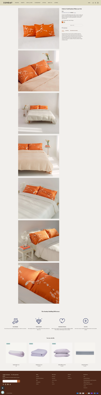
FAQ (84, 376)
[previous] (3, 353)
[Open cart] (97, 2)
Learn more (75, 12)
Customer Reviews (87, 378)
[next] (98, 353)
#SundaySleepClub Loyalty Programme (90, 380)
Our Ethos (53, 378)
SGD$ (89, 2)
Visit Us (69, 376)
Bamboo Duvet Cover (39, 364)
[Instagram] (5, 384)
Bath (37, 380)
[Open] (2, 388)
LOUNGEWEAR (37, 2)
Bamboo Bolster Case (16, 364)
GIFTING (44, 2)
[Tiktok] (10, 384)
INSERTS (22, 2)
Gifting (37, 384)
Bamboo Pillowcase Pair (62, 364)
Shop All (37, 376)
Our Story (53, 376)
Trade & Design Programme (88, 384)
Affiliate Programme (87, 382)
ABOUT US (50, 2)
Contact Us (69, 378)
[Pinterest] (8, 384)
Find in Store (65, 27)
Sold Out (72, 25)
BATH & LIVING (29, 2)
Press (53, 382)
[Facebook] (3, 384)
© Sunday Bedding (9, 393)
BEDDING (17, 2)
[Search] (95, 2)
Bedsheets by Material (39, 378)
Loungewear (38, 382)
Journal (53, 384)
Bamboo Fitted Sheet (85, 364)
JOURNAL (56, 2)
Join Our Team (54, 380)
